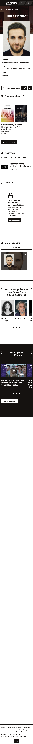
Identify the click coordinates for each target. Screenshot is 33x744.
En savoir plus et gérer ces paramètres (14, 736)
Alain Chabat (21, 318)
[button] (25, 254)
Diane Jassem (5, 319)
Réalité (18, 125)
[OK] (16, 741)
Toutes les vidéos (9, 401)
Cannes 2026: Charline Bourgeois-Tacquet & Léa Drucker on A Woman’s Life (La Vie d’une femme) (13, 383)
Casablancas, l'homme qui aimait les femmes (7, 128)
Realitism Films (24, 69)
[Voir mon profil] (28, 3)
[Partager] (24, 88)
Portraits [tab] (16, 248)
